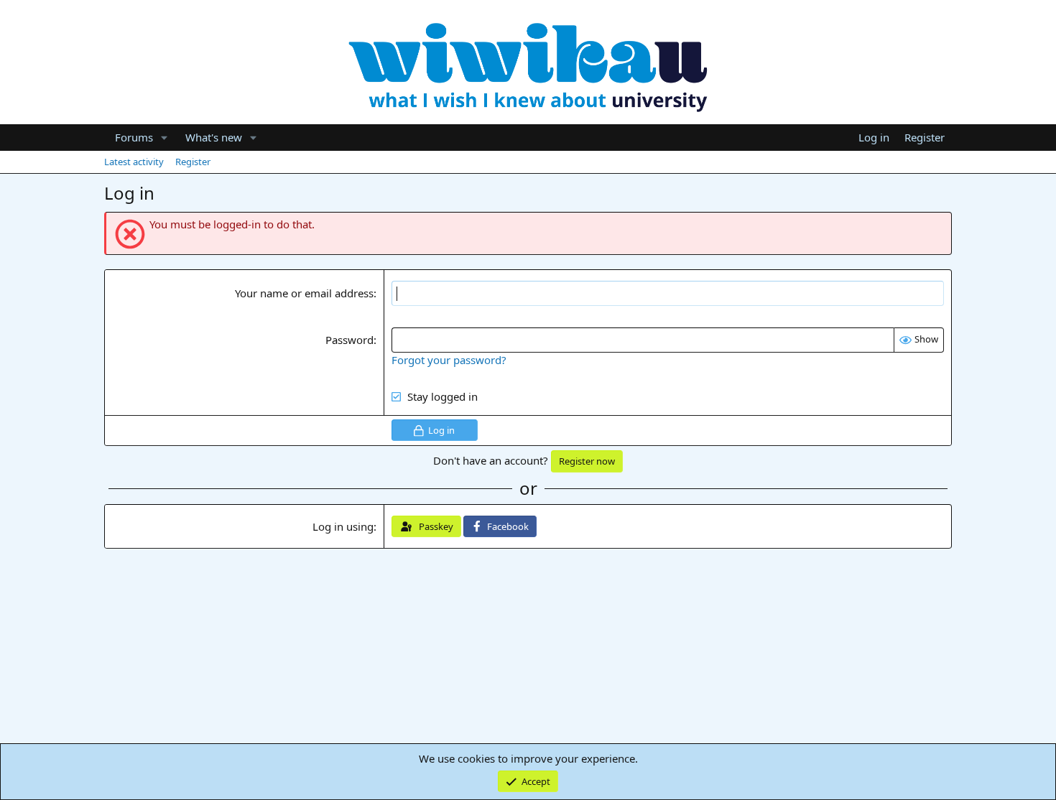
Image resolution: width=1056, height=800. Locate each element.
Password (349, 339)
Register (192, 161)
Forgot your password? (449, 360)
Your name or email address (304, 293)
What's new (213, 137)
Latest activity (134, 161)
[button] (164, 137)
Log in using (343, 526)
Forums (134, 137)
